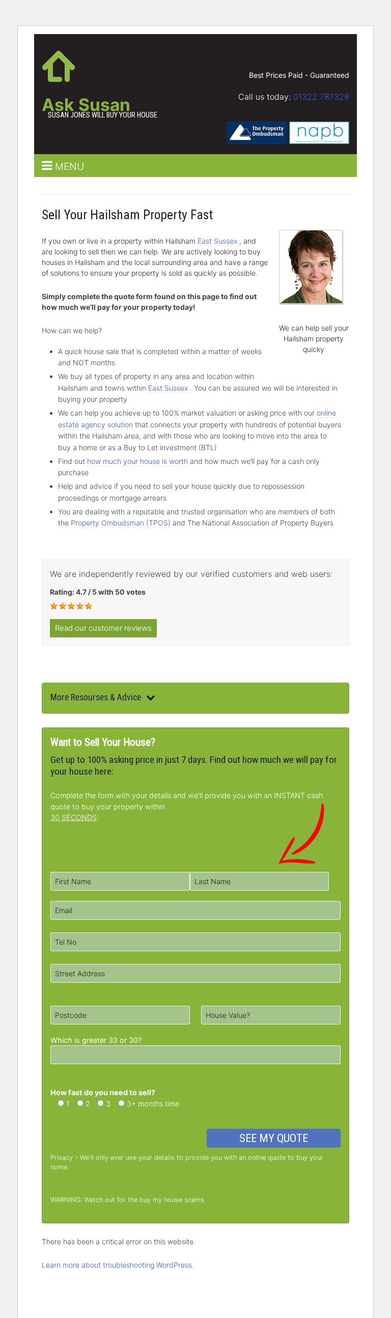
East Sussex (218, 241)
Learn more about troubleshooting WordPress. (118, 1265)
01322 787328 (321, 97)
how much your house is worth (137, 461)
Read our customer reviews (103, 628)
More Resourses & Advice (95, 697)
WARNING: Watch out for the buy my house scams (127, 1200)
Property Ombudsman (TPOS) (121, 522)
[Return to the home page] (58, 65)
